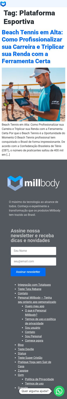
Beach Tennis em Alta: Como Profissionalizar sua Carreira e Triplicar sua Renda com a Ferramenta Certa (33, 47)
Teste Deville (26, 349)
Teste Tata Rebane (29, 289)
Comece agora (34, 340)
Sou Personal (33, 336)
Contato (23, 293)
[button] (59, 391)
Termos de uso (34, 383)
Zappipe (23, 370)
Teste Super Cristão (30, 357)
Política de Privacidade (39, 379)
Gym (21, 375)
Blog (21, 345)
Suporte (23, 388)
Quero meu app (34, 306)
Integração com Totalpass (34, 284)
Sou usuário (32, 327)
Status (22, 353)
